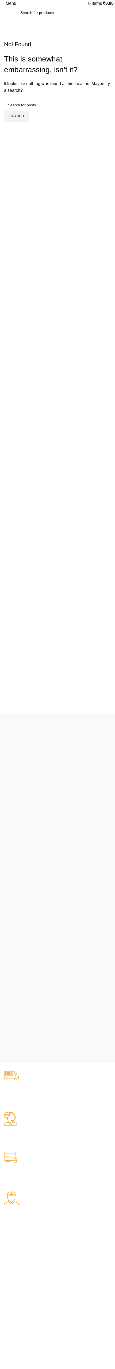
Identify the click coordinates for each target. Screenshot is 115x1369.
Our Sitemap (72, 1303)
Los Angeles (14, 1285)
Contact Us (71, 1285)
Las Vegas (13, 1303)
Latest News (72, 1294)
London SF (13, 1266)
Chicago (11, 1294)
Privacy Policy (73, 1257)
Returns (68, 1266)
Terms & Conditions (78, 1275)
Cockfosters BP (17, 1275)
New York (12, 1257)
